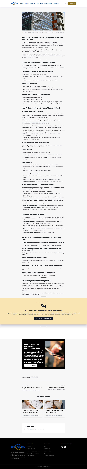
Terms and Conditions (49, 455)
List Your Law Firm (31, 450)
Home (21, 3)
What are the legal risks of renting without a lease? (31, 411)
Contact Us (56, 3)
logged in (32, 429)
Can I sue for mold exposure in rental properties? (54, 411)
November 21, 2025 (26, 391)
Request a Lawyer (31, 365)
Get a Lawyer (47, 448)
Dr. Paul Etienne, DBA (39, 32)
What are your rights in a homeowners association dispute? (32, 388)
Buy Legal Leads (31, 455)
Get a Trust (32, 3)
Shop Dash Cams (48, 3)
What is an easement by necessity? (56, 387)
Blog (45, 446)
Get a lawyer (40, 3)
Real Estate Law (49, 32)
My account (30, 446)
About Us (27, 3)
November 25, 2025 (52, 389)
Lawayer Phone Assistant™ (33, 453)
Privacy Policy (47, 453)
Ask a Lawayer (47, 450)
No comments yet (60, 32)
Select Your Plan (31, 448)
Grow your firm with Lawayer (34, 452)
